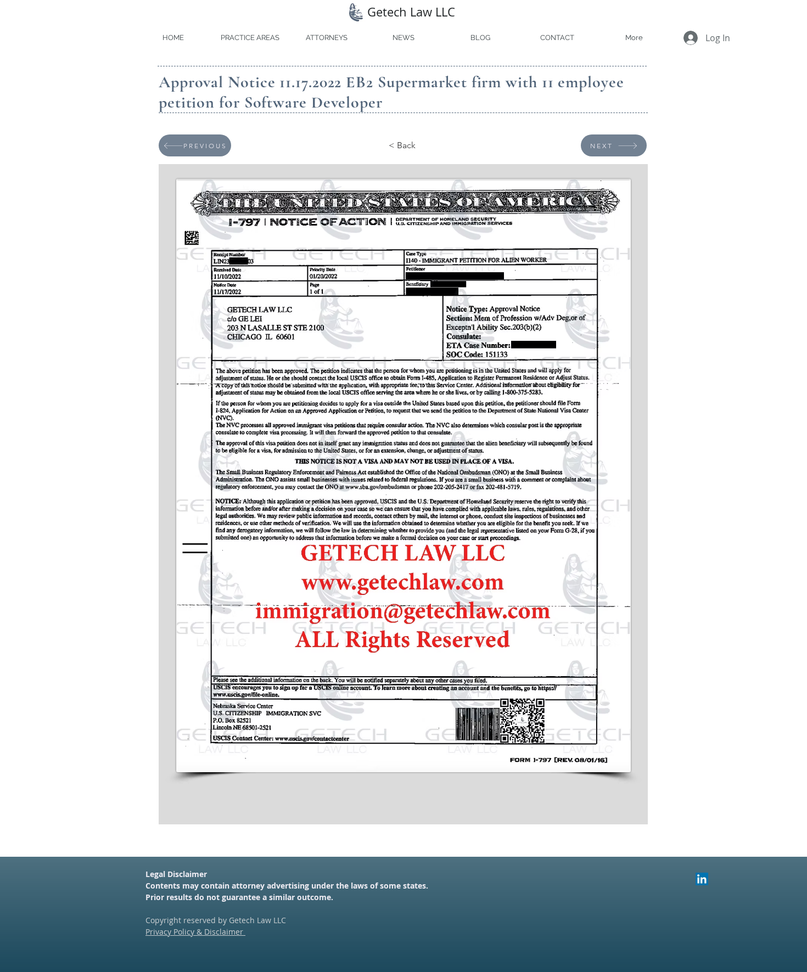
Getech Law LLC (411, 12)
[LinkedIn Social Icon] (702, 879)
